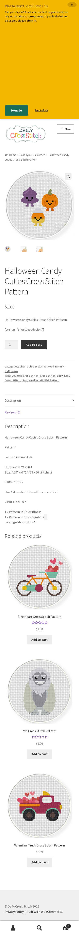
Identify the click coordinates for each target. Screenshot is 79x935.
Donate (16, 110)
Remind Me (41, 110)
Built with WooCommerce (44, 912)
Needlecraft (36, 380)
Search (39, 928)
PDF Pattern (51, 380)
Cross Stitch (48, 375)
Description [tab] (13, 400)
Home (12, 155)
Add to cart (34, 344)
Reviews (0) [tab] (12, 412)
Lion (24, 380)
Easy (60, 375)
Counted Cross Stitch (25, 375)
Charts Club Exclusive (32, 366)
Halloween (39, 155)
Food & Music (56, 366)
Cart (61, 924)
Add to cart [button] (39, 640)
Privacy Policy (14, 912)
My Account (13, 928)
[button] (68, 176)
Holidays (24, 155)
